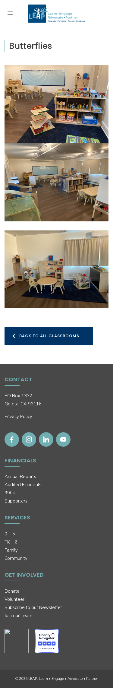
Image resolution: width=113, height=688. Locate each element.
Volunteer (14, 599)
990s (10, 493)
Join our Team (18, 616)
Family (11, 550)
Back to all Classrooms (49, 336)
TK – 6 (11, 542)
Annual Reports (20, 477)
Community (16, 558)
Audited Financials (23, 485)
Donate (12, 591)
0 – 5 (10, 534)
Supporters (16, 501)
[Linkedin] (46, 439)
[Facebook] (12, 439)
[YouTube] (63, 439)
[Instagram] (29, 439)
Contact (18, 379)
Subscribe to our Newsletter (33, 607)
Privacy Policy (18, 417)
